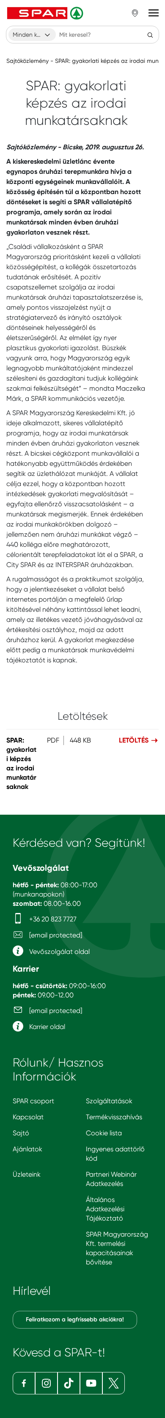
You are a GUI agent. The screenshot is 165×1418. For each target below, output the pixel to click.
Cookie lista (104, 1133)
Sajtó (21, 1133)
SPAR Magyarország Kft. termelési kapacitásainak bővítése (117, 1248)
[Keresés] (150, 34)
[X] (113, 1383)
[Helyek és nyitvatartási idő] (135, 13)
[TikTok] (69, 1383)
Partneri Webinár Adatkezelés (111, 1179)
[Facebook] (24, 1383)
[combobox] (32, 34)
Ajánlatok (27, 1149)
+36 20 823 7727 (52, 919)
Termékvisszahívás (114, 1117)
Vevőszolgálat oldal (59, 952)
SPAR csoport (33, 1101)
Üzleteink (27, 1174)
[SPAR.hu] (46, 13)
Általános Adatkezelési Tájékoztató (105, 1209)
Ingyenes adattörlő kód (115, 1153)
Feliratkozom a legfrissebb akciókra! (75, 1319)
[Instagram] (46, 1383)
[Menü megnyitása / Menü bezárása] (153, 13)
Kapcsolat (28, 1117)
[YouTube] (91, 1383)
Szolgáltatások (109, 1101)
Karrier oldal (46, 1027)
